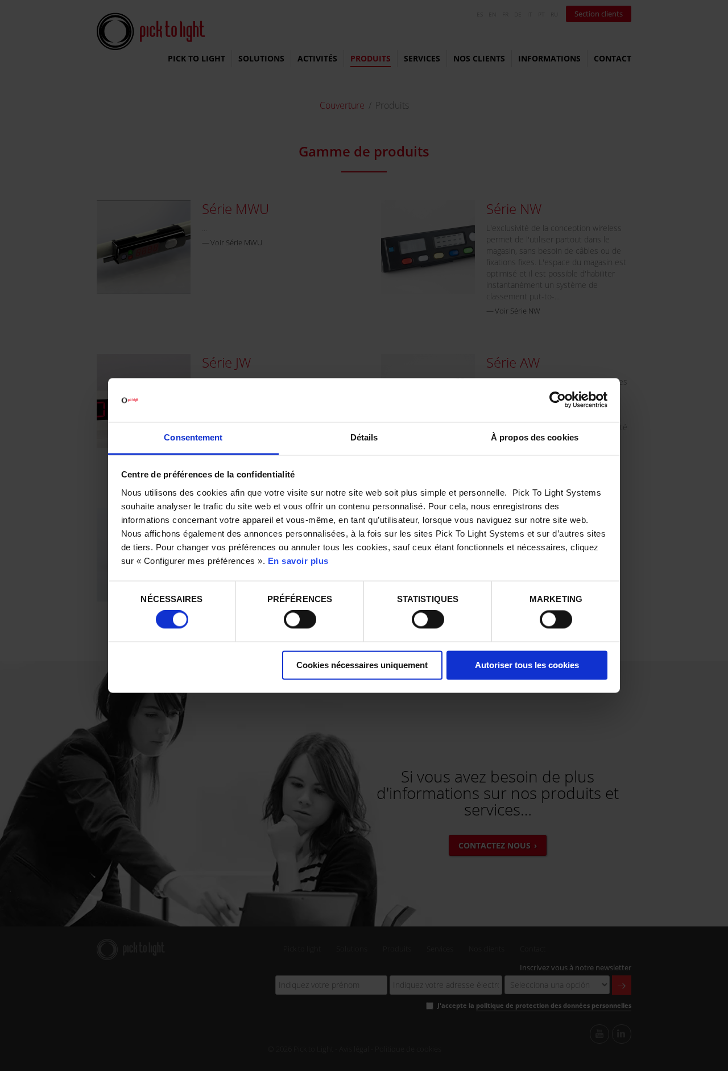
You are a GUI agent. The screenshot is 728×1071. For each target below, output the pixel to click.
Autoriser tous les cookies (527, 665)
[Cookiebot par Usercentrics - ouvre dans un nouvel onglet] (557, 400)
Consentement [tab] (193, 437)
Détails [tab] (364, 437)
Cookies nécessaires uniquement (362, 665)
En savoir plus (298, 561)
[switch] (300, 620)
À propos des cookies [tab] (534, 437)
